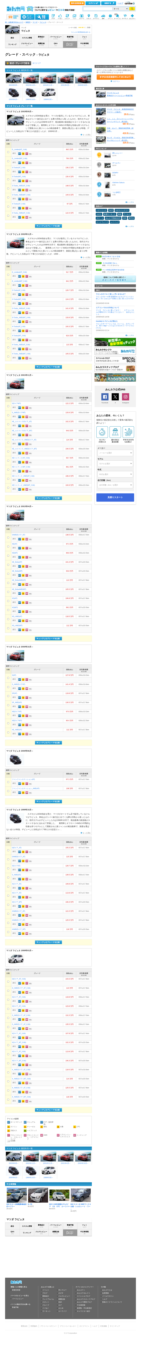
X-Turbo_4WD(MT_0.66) (21, 354)
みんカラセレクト (83, 1293)
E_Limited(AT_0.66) (19, 149)
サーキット (46, 1311)
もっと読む (87, 135)
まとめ (60, 1308)
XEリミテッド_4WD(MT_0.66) (23, 485)
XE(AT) (14, 544)
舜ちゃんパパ (117, 153)
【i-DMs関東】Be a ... (110, 263)
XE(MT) (15, 553)
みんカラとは (107, 1290)
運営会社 (24, 1326)
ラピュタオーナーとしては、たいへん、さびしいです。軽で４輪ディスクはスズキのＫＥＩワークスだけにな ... (115, 326)
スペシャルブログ (83, 1296)
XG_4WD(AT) (17, 616)
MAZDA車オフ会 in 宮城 (111, 257)
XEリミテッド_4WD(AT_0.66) (23, 476)
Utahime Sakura (118, 183)
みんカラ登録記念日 (113, 218)
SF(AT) (14, 693)
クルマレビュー (27, 44)
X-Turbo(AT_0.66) (18, 204)
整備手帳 (70, 38)
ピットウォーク (102, 222)
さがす (60, 1293)
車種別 (27, 22)
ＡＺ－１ (100, 218)
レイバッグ (115, 222)
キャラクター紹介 (83, 1311)
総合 (12, 38)
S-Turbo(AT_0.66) (18, 168)
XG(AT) (14, 598)
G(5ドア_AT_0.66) (19, 979)
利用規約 (34, 1326)
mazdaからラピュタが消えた (107, 321)
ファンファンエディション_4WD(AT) (26, 788)
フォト (84, 38)
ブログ (44, 1293)
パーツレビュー (56, 38)
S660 (124, 218)
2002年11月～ (31, 85)
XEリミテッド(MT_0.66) (21, 467)
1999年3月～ (48, 99)
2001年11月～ (48, 85)
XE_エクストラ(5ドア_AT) (22, 422)
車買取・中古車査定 (84, 1308)
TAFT (111, 210)
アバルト (127, 214)
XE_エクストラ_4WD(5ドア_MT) (24, 449)
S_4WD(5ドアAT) (18, 684)
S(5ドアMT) (16, 403)
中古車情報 (84, 44)
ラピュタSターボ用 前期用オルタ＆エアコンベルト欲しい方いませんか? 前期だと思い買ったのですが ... (115, 299)
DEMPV (115, 173)
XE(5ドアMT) (17, 721)
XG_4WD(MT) (17, 626)
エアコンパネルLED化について (107, 308)
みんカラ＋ (81, 1290)
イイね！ (45, 1308)
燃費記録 (41, 44)
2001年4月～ (66, 85)
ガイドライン (84, 1326)
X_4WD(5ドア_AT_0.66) (21, 1088)
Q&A (56, 44)
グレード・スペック (70, 44)
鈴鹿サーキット (110, 214)
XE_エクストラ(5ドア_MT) (22, 431)
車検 (119, 214)
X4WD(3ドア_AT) (18, 911)
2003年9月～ (14, 85)
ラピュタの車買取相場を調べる (80, 32)
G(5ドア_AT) (16, 848)
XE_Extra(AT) (17, 562)
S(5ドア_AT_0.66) (19, 1006)
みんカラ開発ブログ (84, 1302)
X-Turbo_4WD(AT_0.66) (21, 213)
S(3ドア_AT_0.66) (19, 997)
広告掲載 (103, 1326)
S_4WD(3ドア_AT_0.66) (21, 1015)
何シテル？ (62, 1290)
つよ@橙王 (116, 192)
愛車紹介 (41, 38)
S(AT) (14, 675)
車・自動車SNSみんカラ (14, 22)
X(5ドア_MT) (17, 902)
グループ (45, 1305)
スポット (45, 1302)
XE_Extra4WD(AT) (19, 580)
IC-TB (30, 1204)
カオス (99, 214)
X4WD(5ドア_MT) (18, 929)
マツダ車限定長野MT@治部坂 (113, 270)
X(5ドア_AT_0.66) (19, 1052)
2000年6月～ (14, 99)
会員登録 (105, 1293)
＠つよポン (116, 163)
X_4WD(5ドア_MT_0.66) (21, 1097)
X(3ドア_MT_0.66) (19, 1042)
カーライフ (62, 1311)
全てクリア (36, 63)
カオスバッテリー (122, 210)
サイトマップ (115, 1326)
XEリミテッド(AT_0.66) (21, 458)
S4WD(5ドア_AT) (18, 535)
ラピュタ (43, 22)
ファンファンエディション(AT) (23, 779)
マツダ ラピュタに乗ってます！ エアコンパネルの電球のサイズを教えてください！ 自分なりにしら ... (115, 312)
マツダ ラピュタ (113, 93)
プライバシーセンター (68, 1326)
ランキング (12, 44)
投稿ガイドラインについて (112, 1302)
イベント (45, 1290)
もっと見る (130, 202)
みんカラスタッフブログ (86, 1299)
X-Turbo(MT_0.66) (19, 336)
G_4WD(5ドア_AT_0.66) (21, 988)
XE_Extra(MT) (17, 571)
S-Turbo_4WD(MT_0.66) (21, 195)
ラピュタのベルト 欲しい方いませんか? (110, 294)
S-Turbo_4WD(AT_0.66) (21, 186)
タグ (60, 1305)
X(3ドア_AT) (16, 884)
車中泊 (131, 218)
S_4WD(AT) (16, 875)
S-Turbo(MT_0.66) (19, 177)
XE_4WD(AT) (17, 730)
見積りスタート (115, 497)
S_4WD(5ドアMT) (18, 413)
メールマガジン (108, 1296)
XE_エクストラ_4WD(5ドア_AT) (24, 440)
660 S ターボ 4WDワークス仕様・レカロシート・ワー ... (80, 1206)
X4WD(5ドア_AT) (18, 920)
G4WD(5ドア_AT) (18, 857)
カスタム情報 (27, 38)
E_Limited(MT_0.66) (19, 158)
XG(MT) (15, 607)
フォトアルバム (48, 1299)
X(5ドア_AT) (16, 893)
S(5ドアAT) (16, 866)
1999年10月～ (31, 99)
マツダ (34, 22)
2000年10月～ (83, 85)
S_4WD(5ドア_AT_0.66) (21, 1024)
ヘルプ (120, 3)
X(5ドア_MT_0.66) (19, 1061)
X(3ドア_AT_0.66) (19, 1033)
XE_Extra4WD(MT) (19, 589)
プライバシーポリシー (48, 1326)
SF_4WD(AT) (17, 702)
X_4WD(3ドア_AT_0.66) (21, 1070)
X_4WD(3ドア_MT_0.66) (21, 1079)
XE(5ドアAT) (16, 712)
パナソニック (101, 210)
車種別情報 (16, 1290)
